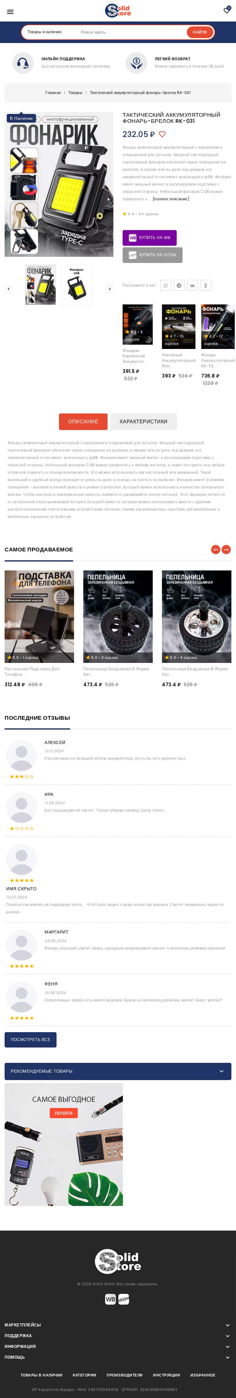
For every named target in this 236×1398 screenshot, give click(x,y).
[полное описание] (171, 199)
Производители (125, 1375)
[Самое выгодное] (118, 1144)
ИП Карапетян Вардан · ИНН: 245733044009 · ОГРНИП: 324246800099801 (104, 1389)
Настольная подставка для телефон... (32, 671)
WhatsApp (165, 285)
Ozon (123, 1299)
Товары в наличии (42, 1375)
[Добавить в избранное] (164, 134)
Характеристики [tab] (144, 421)
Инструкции (166, 1375)
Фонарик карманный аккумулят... (135, 356)
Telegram (179, 285)
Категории (84, 1375)
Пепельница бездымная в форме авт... (116, 671)
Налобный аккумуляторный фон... (178, 360)
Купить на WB (154, 238)
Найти (200, 32)
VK (192, 285)
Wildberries (110, 1299)
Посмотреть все (30, 1040)
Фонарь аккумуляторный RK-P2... (218, 360)
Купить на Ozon (157, 255)
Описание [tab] (83, 421)
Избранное (203, 1375)
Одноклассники (206, 285)
